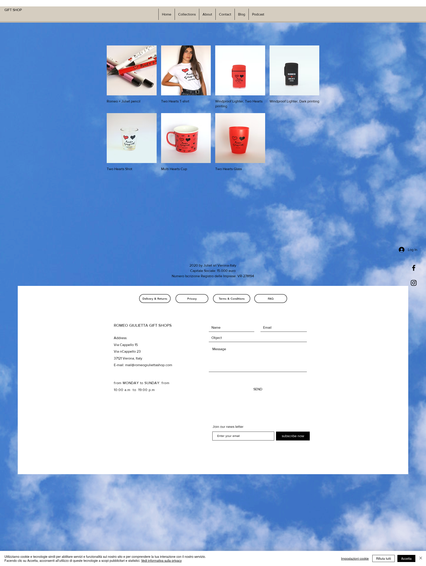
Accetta (406, 558)
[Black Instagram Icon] (414, 283)
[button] (187, 14)
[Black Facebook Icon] (414, 268)
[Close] (420, 558)
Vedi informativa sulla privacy (161, 560)
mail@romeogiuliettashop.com (148, 365)
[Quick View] (132, 70)
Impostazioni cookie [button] (355, 558)
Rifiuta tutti (383, 558)
